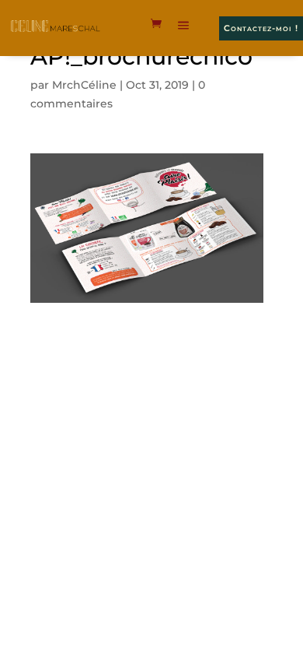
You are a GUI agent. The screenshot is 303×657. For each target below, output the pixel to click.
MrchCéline (84, 85)
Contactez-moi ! (261, 28)
